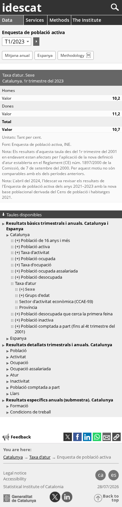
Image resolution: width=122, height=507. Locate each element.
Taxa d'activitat (35, 252)
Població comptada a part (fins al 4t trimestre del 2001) (65, 329)
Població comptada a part (35, 387)
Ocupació (19, 362)
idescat (22, 7)
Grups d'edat (37, 295)
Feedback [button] (21, 437)
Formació (19, 406)
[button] (116, 437)
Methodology (72, 55)
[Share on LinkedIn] (87, 437)
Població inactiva (37, 320)
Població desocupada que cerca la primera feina (67, 314)
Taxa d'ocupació (36, 265)
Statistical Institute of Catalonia (33, 486)
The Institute (87, 20)
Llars (14, 393)
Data (7, 20)
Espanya (45, 55)
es (113, 474)
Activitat (18, 357)
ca (100, 474)
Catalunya (20, 234)
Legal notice (14, 473)
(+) (17, 240)
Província (28, 307)
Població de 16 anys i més (45, 240)
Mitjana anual (17, 55)
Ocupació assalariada (30, 369)
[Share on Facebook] (77, 437)
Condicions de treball (30, 412)
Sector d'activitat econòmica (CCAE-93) (56, 301)
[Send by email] (106, 437)
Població (18, 350)
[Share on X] (67, 437)
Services (35, 20)
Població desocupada (41, 277)
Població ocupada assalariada (49, 271)
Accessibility (14, 479)
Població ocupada (38, 258)
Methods (59, 20)
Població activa (35, 246)
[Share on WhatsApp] (97, 437)
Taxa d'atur (25, 283)
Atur (14, 375)
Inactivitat (20, 381)
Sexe (30, 289)
